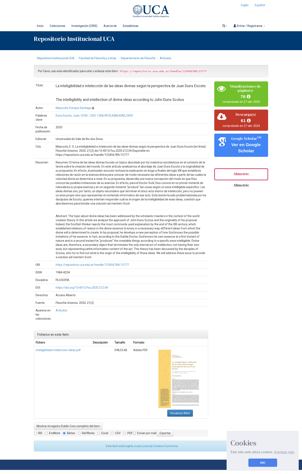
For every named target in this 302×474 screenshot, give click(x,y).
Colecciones (57, 26)
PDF (130, 433)
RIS (40, 433)
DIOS (130, 115)
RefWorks (88, 433)
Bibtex (71, 433)
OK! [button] (262, 462)
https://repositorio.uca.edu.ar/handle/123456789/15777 (92, 264)
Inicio (40, 26)
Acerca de (110, 26)
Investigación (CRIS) (84, 26)
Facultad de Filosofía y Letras (97, 58)
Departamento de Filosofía (138, 58)
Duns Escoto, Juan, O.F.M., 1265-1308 (79, 115)
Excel (104, 433)
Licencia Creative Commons (160, 446)
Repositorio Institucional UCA (55, 58)
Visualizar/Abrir (180, 413)
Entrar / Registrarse (249, 26)
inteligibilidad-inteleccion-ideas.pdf (58, 350)
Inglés (245, 5)
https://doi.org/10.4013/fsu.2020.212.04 (82, 287)
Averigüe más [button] (284, 452)
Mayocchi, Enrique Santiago (73, 108)
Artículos (165, 58)
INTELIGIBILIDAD (115, 115)
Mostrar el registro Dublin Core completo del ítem (68, 426)
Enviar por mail (146, 433)
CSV (118, 433)
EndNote (54, 433)
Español (260, 5)
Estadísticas (130, 26)
